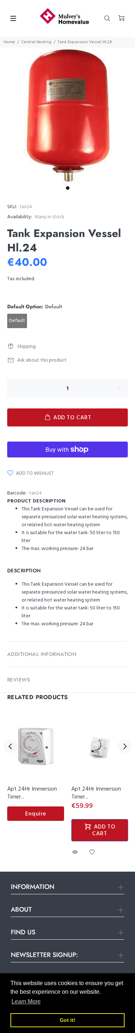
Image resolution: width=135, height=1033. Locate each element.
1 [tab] (67, 188)
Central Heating (36, 42)
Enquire (35, 814)
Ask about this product (42, 360)
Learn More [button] (26, 1001)
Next (124, 746)
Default (17, 321)
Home (9, 42)
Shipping (26, 347)
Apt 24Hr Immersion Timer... (32, 793)
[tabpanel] (67, 115)
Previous (10, 746)
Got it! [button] (67, 1020)
